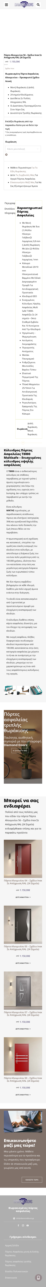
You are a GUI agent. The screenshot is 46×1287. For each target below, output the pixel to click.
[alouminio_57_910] (23, 972)
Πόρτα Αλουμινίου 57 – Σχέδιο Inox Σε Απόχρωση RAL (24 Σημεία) (23, 1014)
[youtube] (28, 1225)
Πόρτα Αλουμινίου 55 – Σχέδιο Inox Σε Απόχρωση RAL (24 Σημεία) (23, 948)
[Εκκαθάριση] (6, 154)
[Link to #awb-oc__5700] (38, 1277)
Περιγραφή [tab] (9, 203)
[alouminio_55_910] (23, 906)
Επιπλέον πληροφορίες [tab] (9, 210)
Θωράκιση (10, 141)
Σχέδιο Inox (9, 68)
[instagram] (23, 1225)
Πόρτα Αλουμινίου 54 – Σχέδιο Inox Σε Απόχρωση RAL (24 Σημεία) (23, 882)
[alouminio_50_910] (23, 1038)
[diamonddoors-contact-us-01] (23, 1199)
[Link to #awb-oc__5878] (38, 4)
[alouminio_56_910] (22, 32)
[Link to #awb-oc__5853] (6, 4)
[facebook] (18, 1225)
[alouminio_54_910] (23, 840)
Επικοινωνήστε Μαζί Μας (22, 182)
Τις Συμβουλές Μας (25, 175)
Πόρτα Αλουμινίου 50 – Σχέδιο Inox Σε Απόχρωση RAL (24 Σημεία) (23, 1079)
